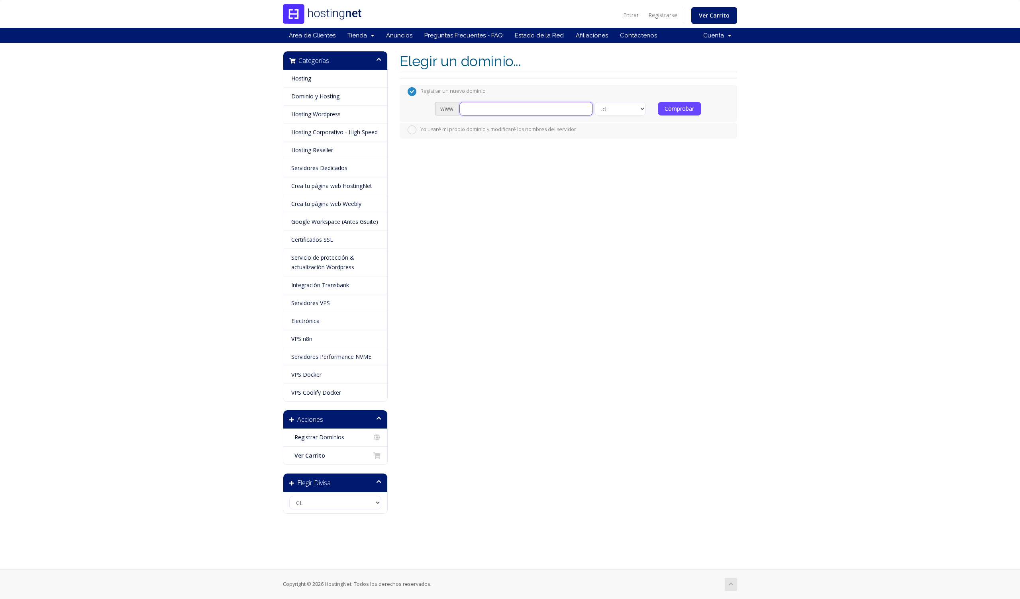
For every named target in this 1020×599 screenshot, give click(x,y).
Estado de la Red (539, 35)
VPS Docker (306, 374)
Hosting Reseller (312, 150)
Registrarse (662, 15)
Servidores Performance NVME (331, 356)
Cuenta (715, 35)
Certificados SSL (312, 239)
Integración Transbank (320, 285)
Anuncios (399, 35)
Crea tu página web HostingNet (331, 186)
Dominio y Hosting (315, 96)
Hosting (301, 78)
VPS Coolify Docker (316, 392)
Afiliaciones (592, 35)
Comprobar (679, 108)
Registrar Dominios (317, 437)
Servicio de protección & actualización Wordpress (322, 262)
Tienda (358, 35)
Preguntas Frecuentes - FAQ (463, 35)
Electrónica (305, 321)
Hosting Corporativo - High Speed (334, 132)
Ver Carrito (714, 15)
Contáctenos (638, 35)
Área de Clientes (312, 35)
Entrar (631, 15)
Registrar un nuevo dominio (453, 91)
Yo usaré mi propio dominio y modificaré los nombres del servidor (498, 129)
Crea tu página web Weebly (326, 203)
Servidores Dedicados (319, 168)
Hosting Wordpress (316, 114)
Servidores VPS (310, 303)
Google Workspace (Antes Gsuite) (334, 221)
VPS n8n (301, 339)
